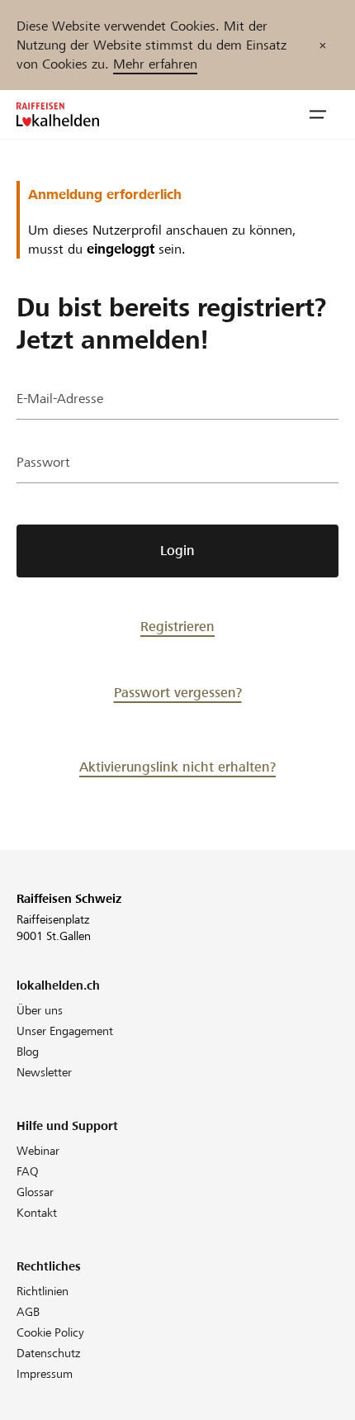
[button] (317, 114)
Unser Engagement (65, 1031)
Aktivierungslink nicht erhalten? (177, 767)
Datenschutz (48, 1353)
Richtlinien (43, 1291)
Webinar (38, 1150)
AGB (28, 1311)
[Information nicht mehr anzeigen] (322, 45)
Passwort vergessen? (178, 693)
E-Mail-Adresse (60, 398)
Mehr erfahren (155, 64)
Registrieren (177, 626)
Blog (28, 1051)
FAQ (28, 1171)
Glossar (35, 1192)
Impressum (45, 1373)
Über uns (40, 1010)
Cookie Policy (50, 1332)
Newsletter (44, 1072)
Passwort (43, 462)
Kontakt (37, 1212)
